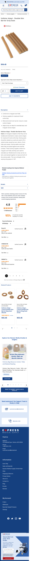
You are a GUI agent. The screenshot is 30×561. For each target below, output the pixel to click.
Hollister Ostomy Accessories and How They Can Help (14, 173)
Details (3, 184)
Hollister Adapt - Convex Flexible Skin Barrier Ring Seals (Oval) (23, 310)
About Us (5, 478)
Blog (4, 483)
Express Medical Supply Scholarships (13, 468)
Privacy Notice (6, 476)
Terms (3, 556)
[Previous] (2, 385)
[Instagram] (15, 518)
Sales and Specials (7, 466)
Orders (4, 502)
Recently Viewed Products (9, 507)
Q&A (2, 188)
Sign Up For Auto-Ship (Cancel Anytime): (12, 80)
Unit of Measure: (6, 73)
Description (4, 110)
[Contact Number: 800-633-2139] (21, 5)
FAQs (4, 471)
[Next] (26, 385)
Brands (4, 486)
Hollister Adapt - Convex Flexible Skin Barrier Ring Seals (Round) (7, 310)
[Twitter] (12, 518)
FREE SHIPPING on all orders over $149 (15, 2)
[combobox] (4, 552)
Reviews (5, 488)
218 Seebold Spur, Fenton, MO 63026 (13, 442)
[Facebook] (8, 518)
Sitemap (5, 509)
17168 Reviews (9, 210)
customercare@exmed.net (10, 450)
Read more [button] (7, 378)
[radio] (21, 204)
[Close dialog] (27, 534)
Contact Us (6, 481)
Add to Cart (19, 91)
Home (2, 14)
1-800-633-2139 (7, 446)
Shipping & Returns (8, 473)
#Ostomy (6, 374)
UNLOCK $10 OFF (8, 558)
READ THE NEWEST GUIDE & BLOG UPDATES (14, 389)
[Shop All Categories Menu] (3, 5)
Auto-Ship (5, 463)
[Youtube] (19, 518)
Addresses (5, 504)
